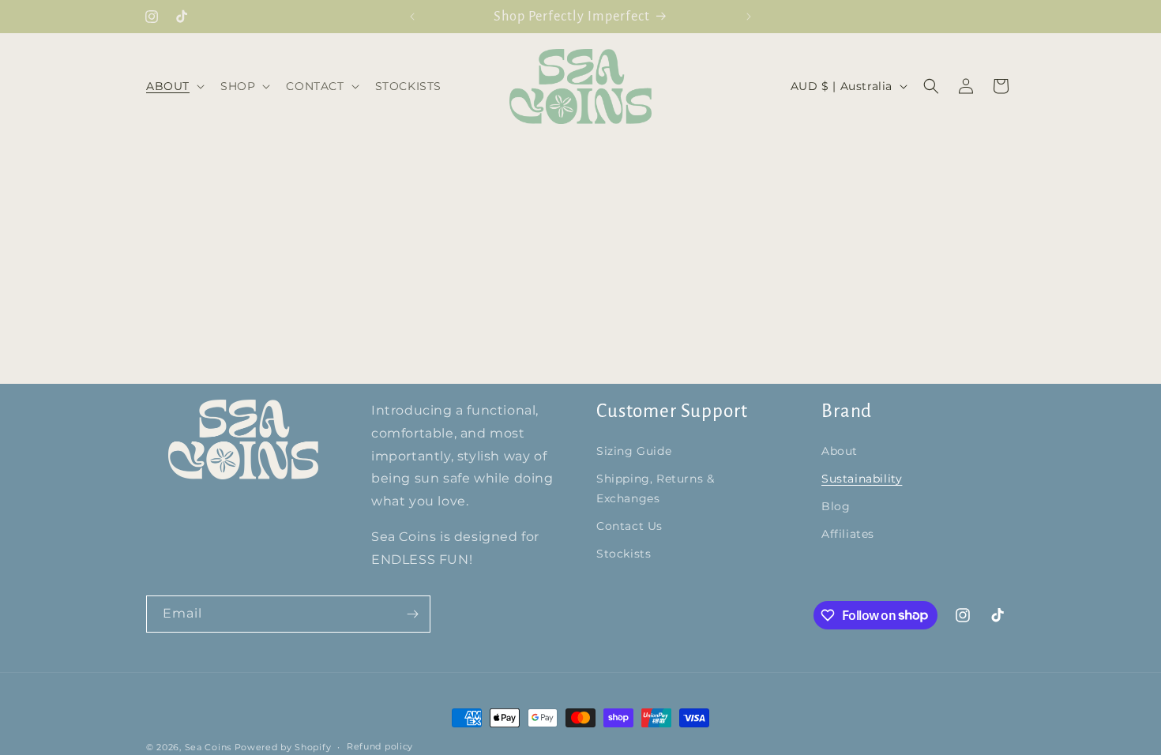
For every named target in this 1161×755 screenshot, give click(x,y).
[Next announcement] (748, 17)
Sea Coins (208, 747)
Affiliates (847, 534)
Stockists (623, 554)
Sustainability (861, 478)
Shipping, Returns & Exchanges (655, 488)
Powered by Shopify (283, 747)
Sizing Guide (633, 451)
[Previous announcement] (412, 17)
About (839, 451)
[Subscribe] (412, 614)
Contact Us (629, 526)
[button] (174, 86)
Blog (835, 506)
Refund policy (380, 746)
